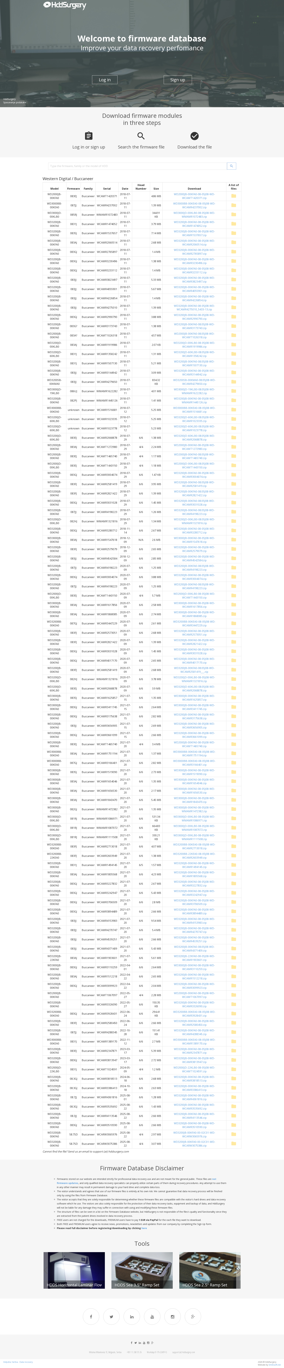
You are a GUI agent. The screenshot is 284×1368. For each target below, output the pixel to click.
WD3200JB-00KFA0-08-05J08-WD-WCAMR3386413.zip (194, 1088)
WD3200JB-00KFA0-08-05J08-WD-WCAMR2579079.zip (194, 549)
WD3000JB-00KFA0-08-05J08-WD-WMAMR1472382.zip (194, 809)
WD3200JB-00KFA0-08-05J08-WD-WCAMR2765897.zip (194, 252)
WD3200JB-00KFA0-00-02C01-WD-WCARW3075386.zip (194, 1143)
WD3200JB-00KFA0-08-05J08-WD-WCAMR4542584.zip (194, 558)
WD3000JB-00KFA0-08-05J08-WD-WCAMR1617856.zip (194, 605)
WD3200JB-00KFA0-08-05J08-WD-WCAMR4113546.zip (194, 1116)
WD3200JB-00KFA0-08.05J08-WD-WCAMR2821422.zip (194, 493)
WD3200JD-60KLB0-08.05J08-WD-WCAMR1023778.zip (194, 428)
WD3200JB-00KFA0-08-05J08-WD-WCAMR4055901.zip (194, 289)
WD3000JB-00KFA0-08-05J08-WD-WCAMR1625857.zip (194, 697)
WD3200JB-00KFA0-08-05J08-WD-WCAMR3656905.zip (194, 725)
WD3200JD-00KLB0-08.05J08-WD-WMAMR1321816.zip (194, 521)
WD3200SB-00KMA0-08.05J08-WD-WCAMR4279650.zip (194, 382)
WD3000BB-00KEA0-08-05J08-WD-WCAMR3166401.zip (194, 763)
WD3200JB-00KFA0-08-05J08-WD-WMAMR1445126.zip (194, 400)
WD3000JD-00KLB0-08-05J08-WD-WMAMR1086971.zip (194, 818)
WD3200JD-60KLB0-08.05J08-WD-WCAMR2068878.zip (194, 437)
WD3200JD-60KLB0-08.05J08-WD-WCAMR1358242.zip (194, 354)
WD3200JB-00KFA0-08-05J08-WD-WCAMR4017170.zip (194, 660)
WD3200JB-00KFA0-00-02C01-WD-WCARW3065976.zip (194, 1134)
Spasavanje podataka (14, 102)
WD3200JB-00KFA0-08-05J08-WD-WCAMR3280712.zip (194, 530)
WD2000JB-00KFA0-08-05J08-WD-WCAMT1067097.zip (194, 995)
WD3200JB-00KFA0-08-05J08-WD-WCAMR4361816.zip (194, 1097)
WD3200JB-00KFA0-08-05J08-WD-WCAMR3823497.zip (194, 279)
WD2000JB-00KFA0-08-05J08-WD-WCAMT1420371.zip (194, 196)
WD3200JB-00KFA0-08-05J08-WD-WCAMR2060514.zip (194, 242)
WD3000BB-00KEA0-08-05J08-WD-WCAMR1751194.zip (194, 753)
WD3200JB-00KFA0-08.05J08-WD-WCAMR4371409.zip (194, 948)
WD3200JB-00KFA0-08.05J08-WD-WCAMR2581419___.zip (194, 670)
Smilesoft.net (275, 1364)
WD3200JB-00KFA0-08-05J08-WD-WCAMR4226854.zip (194, 298)
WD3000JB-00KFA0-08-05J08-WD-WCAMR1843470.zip (194, 800)
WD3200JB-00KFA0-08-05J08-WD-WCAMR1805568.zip (194, 874)
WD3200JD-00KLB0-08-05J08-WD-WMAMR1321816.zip (194, 679)
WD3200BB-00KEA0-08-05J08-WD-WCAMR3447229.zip (194, 623)
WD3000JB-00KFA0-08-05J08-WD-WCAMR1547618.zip (194, 540)
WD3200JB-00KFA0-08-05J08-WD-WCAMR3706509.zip (194, 902)
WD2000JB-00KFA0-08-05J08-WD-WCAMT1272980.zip (194, 447)
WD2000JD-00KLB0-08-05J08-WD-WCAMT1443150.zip (194, 595)
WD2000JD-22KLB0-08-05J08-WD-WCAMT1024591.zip (194, 1069)
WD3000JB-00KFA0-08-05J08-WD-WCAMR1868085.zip (194, 614)
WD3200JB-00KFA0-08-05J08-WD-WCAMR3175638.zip (194, 716)
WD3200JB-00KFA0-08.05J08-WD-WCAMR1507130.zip (194, 363)
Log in (105, 80)
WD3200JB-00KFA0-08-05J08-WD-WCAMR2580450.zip (194, 1023)
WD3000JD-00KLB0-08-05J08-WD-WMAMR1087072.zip (194, 828)
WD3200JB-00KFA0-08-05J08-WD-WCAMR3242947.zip (194, 893)
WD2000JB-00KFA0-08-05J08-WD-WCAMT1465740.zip (194, 744)
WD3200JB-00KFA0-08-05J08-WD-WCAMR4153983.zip (194, 921)
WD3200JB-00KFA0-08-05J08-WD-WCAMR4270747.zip (194, 930)
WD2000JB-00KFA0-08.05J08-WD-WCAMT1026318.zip (194, 335)
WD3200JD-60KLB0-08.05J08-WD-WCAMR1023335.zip (194, 419)
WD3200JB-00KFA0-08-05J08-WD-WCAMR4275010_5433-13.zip (194, 307)
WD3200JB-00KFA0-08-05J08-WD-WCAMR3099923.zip (194, 986)
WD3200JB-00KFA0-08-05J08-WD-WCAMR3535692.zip (194, 1106)
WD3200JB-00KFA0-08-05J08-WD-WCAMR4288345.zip (194, 1032)
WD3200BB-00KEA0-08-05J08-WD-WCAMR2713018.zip (194, 846)
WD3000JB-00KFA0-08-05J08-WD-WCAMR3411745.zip (194, 707)
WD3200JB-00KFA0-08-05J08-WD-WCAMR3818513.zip (194, 1079)
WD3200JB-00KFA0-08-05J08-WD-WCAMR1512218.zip (194, 976)
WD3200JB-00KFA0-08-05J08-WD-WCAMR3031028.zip (194, 651)
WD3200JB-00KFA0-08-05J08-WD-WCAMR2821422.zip (194, 642)
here (144, 1228)
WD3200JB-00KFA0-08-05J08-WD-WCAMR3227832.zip (194, 883)
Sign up (177, 80)
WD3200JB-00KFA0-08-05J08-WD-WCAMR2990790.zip (194, 317)
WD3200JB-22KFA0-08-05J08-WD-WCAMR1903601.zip (194, 958)
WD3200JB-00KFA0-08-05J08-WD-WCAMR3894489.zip (194, 911)
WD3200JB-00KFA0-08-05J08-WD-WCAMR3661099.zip (194, 735)
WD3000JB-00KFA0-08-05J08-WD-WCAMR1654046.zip (194, 781)
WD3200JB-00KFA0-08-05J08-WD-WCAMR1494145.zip (194, 865)
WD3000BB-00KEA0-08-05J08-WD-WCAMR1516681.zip (194, 409)
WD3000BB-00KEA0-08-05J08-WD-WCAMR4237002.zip (194, 205)
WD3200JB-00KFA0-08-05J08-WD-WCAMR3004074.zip (194, 475)
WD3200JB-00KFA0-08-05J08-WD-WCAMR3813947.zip (194, 1060)
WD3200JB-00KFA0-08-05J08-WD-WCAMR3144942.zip (194, 372)
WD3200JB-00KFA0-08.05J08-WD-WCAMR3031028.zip (194, 502)
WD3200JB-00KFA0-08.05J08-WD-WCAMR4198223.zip (194, 512)
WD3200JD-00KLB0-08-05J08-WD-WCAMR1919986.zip (194, 344)
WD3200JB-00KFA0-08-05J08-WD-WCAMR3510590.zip (194, 1125)
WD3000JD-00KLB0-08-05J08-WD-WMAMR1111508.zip (194, 837)
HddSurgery (9, 99)
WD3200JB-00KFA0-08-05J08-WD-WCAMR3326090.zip (194, 1004)
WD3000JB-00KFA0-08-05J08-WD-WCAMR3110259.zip (194, 967)
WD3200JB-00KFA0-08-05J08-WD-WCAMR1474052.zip (194, 224)
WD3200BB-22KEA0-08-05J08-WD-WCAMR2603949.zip (194, 855)
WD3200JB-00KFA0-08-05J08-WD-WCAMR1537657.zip (194, 233)
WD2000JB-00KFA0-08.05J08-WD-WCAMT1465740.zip (194, 456)
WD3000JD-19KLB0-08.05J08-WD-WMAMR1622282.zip (194, 391)
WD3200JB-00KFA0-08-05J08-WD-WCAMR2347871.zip (194, 1051)
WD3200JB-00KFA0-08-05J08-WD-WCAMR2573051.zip (194, 633)
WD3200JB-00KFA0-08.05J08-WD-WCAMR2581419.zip (194, 484)
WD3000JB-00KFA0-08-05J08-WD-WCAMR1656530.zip (194, 790)
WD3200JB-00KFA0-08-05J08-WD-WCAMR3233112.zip (194, 270)
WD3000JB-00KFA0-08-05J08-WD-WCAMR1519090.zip (194, 772)
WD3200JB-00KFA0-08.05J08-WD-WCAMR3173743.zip (194, 326)
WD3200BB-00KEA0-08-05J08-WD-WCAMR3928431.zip (194, 1013)
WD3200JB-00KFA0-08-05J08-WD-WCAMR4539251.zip (194, 939)
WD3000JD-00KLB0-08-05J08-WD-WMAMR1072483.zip (194, 214)
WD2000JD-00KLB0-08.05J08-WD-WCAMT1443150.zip (194, 465)
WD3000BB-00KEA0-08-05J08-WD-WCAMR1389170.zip (194, 1041)
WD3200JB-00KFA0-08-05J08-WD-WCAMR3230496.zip (194, 261)
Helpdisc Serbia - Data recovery (18, 1362)
